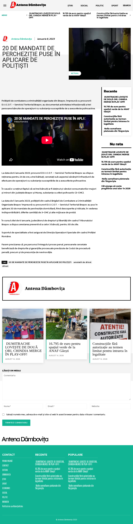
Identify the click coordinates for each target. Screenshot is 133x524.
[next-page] (130, 15)
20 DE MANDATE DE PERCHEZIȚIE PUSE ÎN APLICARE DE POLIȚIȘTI (40, 262)
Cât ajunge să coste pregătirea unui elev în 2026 (115, 187)
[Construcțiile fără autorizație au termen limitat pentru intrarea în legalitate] (110, 324)
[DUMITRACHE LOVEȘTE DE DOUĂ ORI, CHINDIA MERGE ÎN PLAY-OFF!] (22, 324)
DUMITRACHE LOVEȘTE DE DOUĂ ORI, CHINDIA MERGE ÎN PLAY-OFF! (44, 15)
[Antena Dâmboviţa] (6, 39)
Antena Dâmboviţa (21, 38)
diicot (5, 266)
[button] (127, 5)
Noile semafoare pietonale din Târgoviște (116, 130)
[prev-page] (27, 15)
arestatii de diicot (82, 262)
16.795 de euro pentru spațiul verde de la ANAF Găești (77, 14)
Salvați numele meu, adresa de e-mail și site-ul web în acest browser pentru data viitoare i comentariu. (55, 414)
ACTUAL (75, 73)
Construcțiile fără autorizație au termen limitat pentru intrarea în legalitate (112, 15)
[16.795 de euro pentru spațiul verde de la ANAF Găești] (66, 324)
